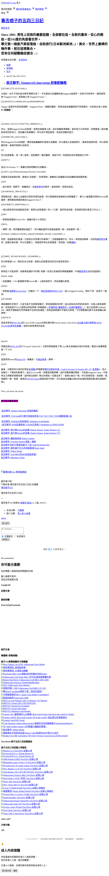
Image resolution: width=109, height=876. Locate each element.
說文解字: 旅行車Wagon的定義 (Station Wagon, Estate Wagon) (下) (30, 433)
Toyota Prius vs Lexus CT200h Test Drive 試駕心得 (25, 794)
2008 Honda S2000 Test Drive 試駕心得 (20, 759)
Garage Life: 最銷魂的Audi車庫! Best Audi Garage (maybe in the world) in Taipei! (38, 714)
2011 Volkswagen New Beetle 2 (16, 685)
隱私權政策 (69, 839)
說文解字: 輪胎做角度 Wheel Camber (17, 438)
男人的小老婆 (24, 513)
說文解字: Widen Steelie (11, 451)
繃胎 (73, 242)
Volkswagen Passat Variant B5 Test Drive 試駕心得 (25, 801)
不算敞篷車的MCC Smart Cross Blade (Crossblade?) (26, 695)
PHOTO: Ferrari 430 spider (14, 708)
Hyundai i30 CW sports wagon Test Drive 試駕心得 (25, 766)
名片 (8, 71)
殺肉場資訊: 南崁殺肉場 (14, 667)
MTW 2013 (17, 323)
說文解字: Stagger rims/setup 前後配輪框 (20, 411)
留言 (29, 503)
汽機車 (21, 510)
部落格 (9, 68)
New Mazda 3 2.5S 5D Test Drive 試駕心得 (22, 769)
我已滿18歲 (6, 871)
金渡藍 (32, 369)
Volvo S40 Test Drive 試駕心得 (16, 781)
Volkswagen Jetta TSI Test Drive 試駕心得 (21, 804)
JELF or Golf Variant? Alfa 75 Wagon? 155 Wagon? (25, 700)
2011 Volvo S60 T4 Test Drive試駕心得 (20, 785)
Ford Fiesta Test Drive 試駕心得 (17, 810)
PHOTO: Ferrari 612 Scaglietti (16, 706)
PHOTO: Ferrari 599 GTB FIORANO (19, 703)
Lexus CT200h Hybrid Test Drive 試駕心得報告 (24, 788)
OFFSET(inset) (33, 379)
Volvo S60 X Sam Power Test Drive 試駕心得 (23, 813)
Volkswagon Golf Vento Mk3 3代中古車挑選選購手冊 (27, 677)
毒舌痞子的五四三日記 (22, 20)
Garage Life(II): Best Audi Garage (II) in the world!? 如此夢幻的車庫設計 (35, 717)
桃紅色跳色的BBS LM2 (52, 291)
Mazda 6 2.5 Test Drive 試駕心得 (17, 751)
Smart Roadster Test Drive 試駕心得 (18, 797)
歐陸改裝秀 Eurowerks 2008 (15, 698)
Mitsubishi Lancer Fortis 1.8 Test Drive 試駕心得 (24, 762)
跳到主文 (5, 28)
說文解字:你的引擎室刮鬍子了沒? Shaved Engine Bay (25, 445)
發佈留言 (5, 540)
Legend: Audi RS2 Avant (13, 720)
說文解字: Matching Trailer (13, 457)
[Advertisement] (22, 116)
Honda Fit (21, 359)
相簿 (8, 65)
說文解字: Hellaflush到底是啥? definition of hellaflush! (25, 421)
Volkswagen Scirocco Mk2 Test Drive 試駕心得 (23, 775)
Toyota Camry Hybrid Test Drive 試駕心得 (21, 807)
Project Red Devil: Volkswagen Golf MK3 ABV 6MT (26, 680)
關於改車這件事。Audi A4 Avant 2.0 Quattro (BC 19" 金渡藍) (71, 369)
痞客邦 (23, 503)
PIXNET (35, 839)
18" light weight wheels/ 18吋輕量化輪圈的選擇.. (25, 726)
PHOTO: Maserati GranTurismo (16, 711)
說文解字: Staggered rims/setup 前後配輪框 (36, 82)
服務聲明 (79, 839)
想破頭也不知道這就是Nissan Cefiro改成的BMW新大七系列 (30, 733)
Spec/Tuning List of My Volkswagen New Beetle (24, 664)
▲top (3, 518)
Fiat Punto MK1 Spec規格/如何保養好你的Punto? (25, 674)
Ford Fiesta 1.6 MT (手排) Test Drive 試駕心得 (23, 778)
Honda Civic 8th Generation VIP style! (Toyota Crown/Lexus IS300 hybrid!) (35, 736)
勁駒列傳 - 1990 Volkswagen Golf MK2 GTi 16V (24, 688)
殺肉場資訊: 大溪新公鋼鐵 (15, 671)
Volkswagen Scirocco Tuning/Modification (21, 682)
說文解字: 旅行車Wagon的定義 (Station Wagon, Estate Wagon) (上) (30, 430)
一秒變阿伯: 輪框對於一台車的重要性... (65, 307)
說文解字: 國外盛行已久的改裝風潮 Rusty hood (22, 448)
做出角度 (42, 359)
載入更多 (5, 523)
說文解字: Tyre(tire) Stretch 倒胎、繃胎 (18, 442)
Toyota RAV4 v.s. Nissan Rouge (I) (18, 753)
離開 (15, 871)
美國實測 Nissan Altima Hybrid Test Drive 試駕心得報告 (28, 791)
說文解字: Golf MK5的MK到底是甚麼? (19, 454)
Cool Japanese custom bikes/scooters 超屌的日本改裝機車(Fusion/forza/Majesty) (38, 723)
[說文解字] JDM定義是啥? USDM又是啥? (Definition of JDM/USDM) (33, 425)
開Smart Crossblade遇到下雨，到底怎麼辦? (22, 691)
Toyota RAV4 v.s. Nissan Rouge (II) (18, 756)
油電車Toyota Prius (17, 291)
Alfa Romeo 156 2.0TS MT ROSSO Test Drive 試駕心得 (28, 772)
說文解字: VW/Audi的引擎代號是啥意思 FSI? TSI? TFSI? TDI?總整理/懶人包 (37, 416)
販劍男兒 (39, 187)
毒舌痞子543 (7, 488)
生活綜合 (23, 60)
